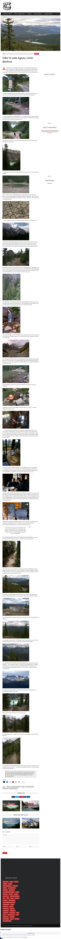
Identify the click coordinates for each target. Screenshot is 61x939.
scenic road (5, 912)
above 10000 (5, 881)
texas (4, 914)
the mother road (11, 914)
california (15, 885)
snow (18, 912)
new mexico (5, 906)
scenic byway (5, 910)
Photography (38, 13)
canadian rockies (30, 786)
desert (17, 892)
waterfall (12, 916)
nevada (12, 904)
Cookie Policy (25, 937)
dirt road (5, 894)
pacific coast (5, 908)
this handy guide (23, 774)
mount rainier (12, 900)
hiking (8, 898)
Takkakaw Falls (8, 497)
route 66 (12, 908)
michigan (17, 898)
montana (5, 900)
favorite (11, 894)
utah (17, 914)
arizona (4, 883)
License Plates (48, 13)
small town (12, 912)
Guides (29, 13)
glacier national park (14, 896)
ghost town (5, 896)
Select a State (8, 13)
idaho (12, 898)
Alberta (36, 53)
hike (4, 898)
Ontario (10, 826)
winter (11, 918)
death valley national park (8, 892)
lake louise (5, 788)
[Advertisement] (36, 6)
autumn (10, 883)
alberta (8, 786)
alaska (11, 881)
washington (5, 916)
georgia (16, 894)
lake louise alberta (13, 788)
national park (6, 904)
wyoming (17, 918)
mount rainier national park (9, 902)
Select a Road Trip (19, 13)
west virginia (5, 918)
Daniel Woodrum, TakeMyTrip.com (15, 925)
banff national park (16, 786)
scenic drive (12, 910)
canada (23, 786)
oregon (11, 906)
